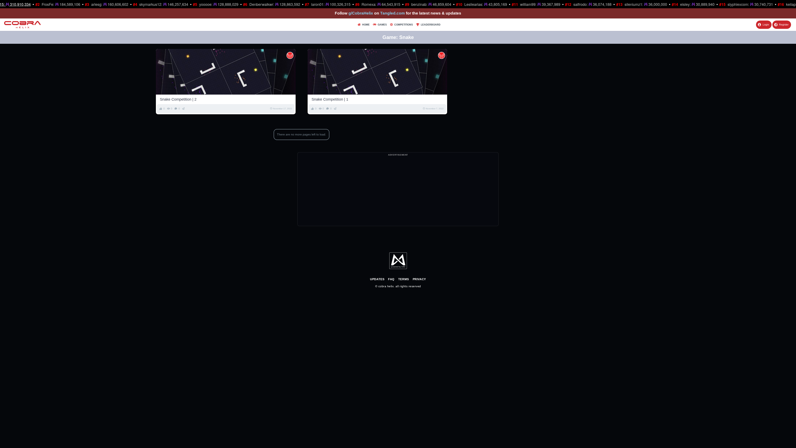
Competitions (403, 24)
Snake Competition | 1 (330, 99)
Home (366, 24)
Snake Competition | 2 (178, 99)
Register (784, 24)
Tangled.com (392, 13)
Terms (403, 279)
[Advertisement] (398, 197)
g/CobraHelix (360, 13)
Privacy (419, 279)
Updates (377, 279)
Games (382, 24)
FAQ (391, 279)
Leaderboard (430, 24)
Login (766, 24)
